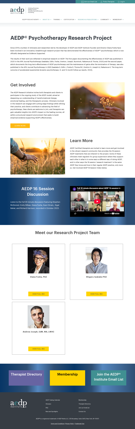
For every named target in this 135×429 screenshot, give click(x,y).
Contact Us (82, 411)
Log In (122, 1)
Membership (117, 19)
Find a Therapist (108, 1)
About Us (46, 19)
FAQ (47, 408)
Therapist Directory (85, 404)
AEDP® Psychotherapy (30, 19)
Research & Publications (87, 19)
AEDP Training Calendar (53, 400)
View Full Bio (38, 294)
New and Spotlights (52, 411)
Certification (69, 19)
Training (56, 19)
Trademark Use (79, 423)
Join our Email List (90, 1)
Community (104, 19)
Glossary (48, 404)
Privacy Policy (69, 423)
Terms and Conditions (57, 423)
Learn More (20, 126)
